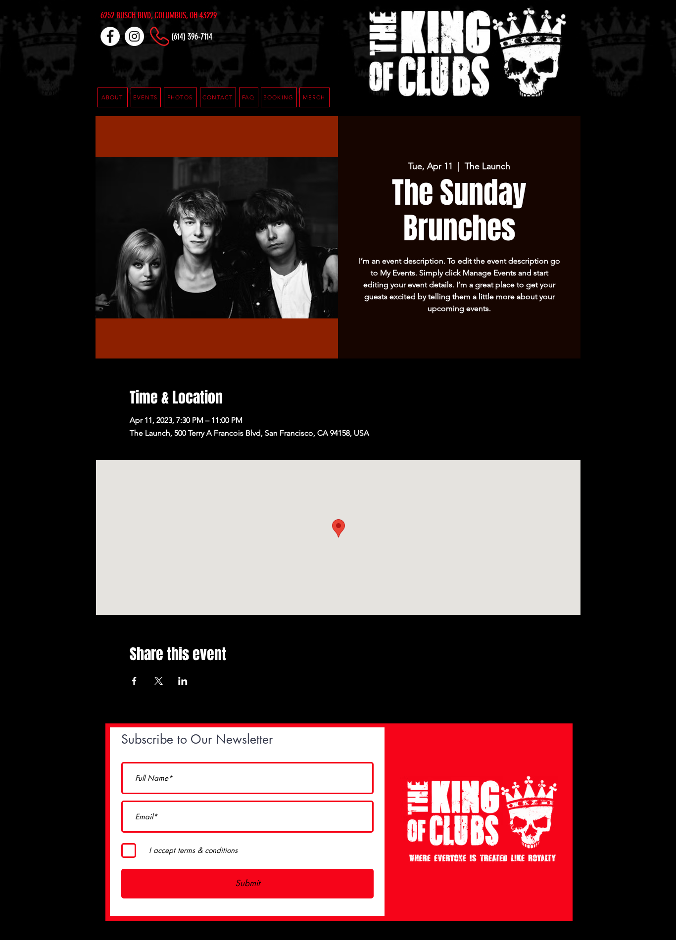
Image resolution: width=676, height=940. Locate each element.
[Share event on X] (158, 681)
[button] (248, 97)
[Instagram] (134, 36)
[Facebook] (110, 36)
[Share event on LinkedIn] (183, 681)
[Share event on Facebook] (134, 681)
